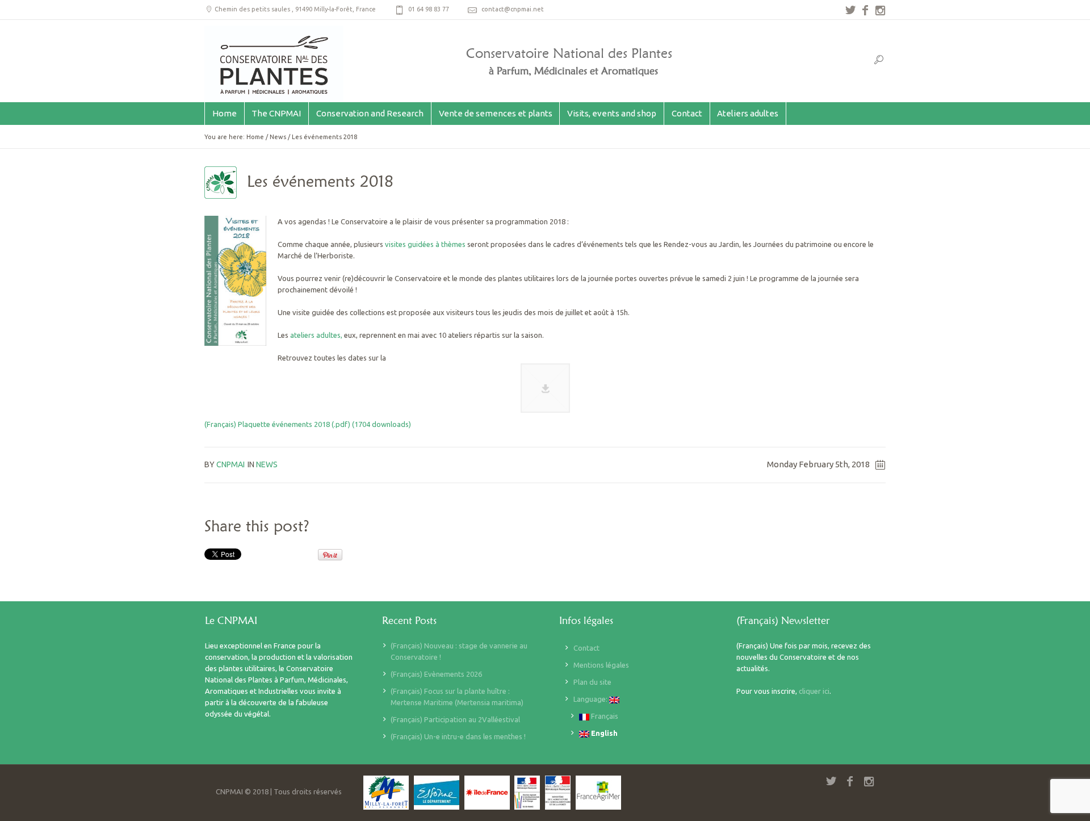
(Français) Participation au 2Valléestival (455, 719)
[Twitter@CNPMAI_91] (850, 10)
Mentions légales (601, 665)
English (603, 733)
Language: (591, 699)
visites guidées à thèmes (425, 244)
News (278, 136)
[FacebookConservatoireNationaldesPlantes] (865, 10)
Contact (586, 648)
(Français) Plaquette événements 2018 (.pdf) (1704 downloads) (307, 424)
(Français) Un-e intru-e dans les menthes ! (458, 736)
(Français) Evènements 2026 (436, 674)
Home (255, 136)
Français (603, 716)
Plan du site (592, 682)
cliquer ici (814, 691)
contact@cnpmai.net (512, 9)
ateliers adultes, (316, 335)
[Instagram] (880, 10)
